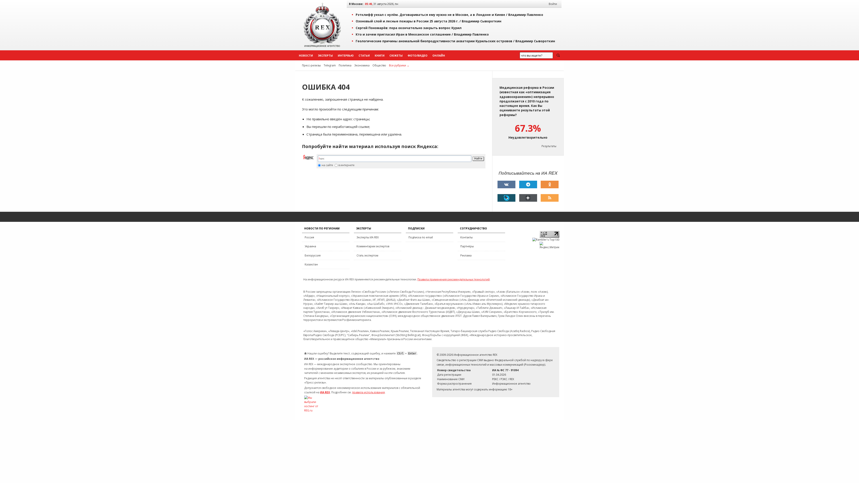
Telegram (330, 65)
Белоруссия (313, 255)
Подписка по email (420, 237)
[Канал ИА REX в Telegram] (528, 184)
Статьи (364, 55)
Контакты (466, 237)
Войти (553, 4)
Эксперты (325, 55)
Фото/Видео (417, 55)
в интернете (346, 165)
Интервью (346, 55)
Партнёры (467, 246)
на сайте (327, 165)
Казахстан (311, 264)
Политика (345, 65)
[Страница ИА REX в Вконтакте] (506, 184)
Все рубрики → (399, 65)
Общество (379, 65)
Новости (306, 55)
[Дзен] (528, 198)
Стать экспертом (367, 255)
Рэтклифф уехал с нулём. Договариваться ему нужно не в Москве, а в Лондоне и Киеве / (449, 15)
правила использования (368, 392)
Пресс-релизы (311, 65)
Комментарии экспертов (373, 246)
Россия (309, 237)
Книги (380, 55)
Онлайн (438, 55)
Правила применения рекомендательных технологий (453, 279)
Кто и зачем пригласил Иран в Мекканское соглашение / (422, 34)
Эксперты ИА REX (368, 237)
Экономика (362, 65)
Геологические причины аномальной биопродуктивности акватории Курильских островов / (455, 41)
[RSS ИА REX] (550, 198)
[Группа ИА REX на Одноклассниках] (550, 184)
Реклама (466, 255)
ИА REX (325, 392)
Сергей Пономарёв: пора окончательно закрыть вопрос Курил (408, 28)
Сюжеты (396, 55)
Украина (310, 246)
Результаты (549, 146)
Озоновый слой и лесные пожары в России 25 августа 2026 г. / (428, 21)
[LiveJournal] (506, 198)
